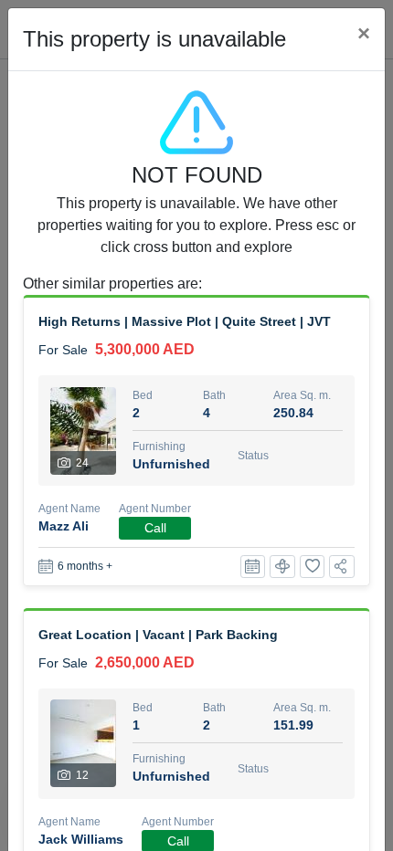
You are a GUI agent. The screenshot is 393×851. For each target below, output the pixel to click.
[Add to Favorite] (312, 566)
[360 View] (282, 566)
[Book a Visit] (253, 566)
